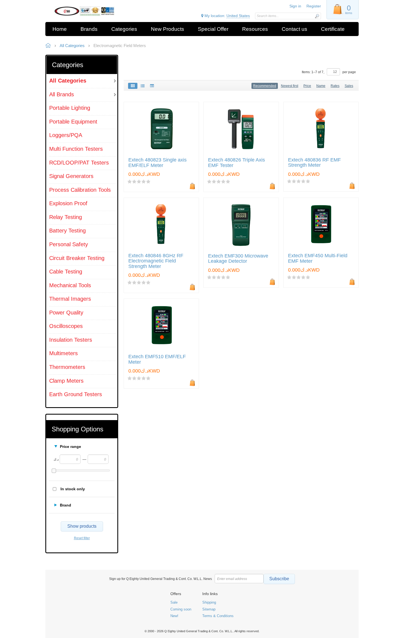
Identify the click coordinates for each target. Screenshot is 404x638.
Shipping (209, 602)
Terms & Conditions (218, 616)
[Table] (152, 86)
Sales (349, 86)
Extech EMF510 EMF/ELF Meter (157, 359)
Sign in (295, 6)
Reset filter (82, 538)
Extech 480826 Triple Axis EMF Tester (236, 162)
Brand (65, 505)
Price (307, 86)
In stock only (72, 489)
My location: (226, 15)
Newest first (289, 86)
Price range (70, 446)
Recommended (264, 86)
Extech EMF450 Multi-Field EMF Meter (317, 258)
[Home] (84, 11)
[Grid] (132, 86)
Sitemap (208, 609)
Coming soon (180, 609)
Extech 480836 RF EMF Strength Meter (314, 162)
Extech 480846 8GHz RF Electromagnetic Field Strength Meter (155, 261)
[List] (143, 86)
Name (320, 86)
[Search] (316, 16)
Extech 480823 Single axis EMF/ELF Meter (157, 162)
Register (313, 6)
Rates (335, 86)
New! (174, 616)
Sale (174, 602)
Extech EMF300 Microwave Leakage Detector (238, 258)
